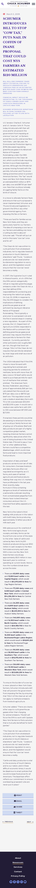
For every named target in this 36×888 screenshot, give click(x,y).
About (18, 858)
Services (18, 867)
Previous (9, 822)
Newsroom (18, 862)
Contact (18, 872)
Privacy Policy (18, 876)
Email (19, 801)
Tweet (19, 812)
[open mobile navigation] (33, 4)
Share (19, 807)
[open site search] (2, 4)
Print (19, 795)
